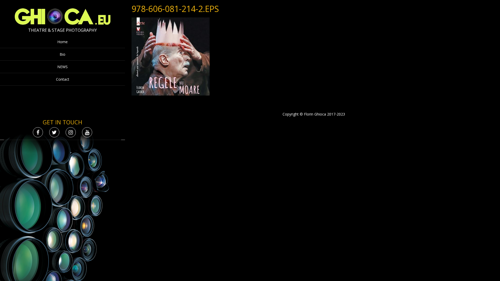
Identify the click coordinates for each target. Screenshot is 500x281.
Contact (62, 79)
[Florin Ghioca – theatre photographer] (63, 23)
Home (62, 41)
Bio (62, 54)
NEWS (62, 66)
